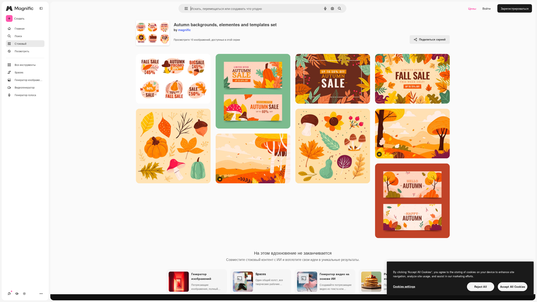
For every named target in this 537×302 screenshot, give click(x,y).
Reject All (480, 287)
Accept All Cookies (512, 287)
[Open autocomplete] (184, 8)
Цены (472, 8)
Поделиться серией (432, 39)
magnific (184, 29)
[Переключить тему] (24, 293)
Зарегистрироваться (515, 8)
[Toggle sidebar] (41, 8)
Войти (486, 8)
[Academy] (16, 293)
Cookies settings (404, 286)
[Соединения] (9, 293)
